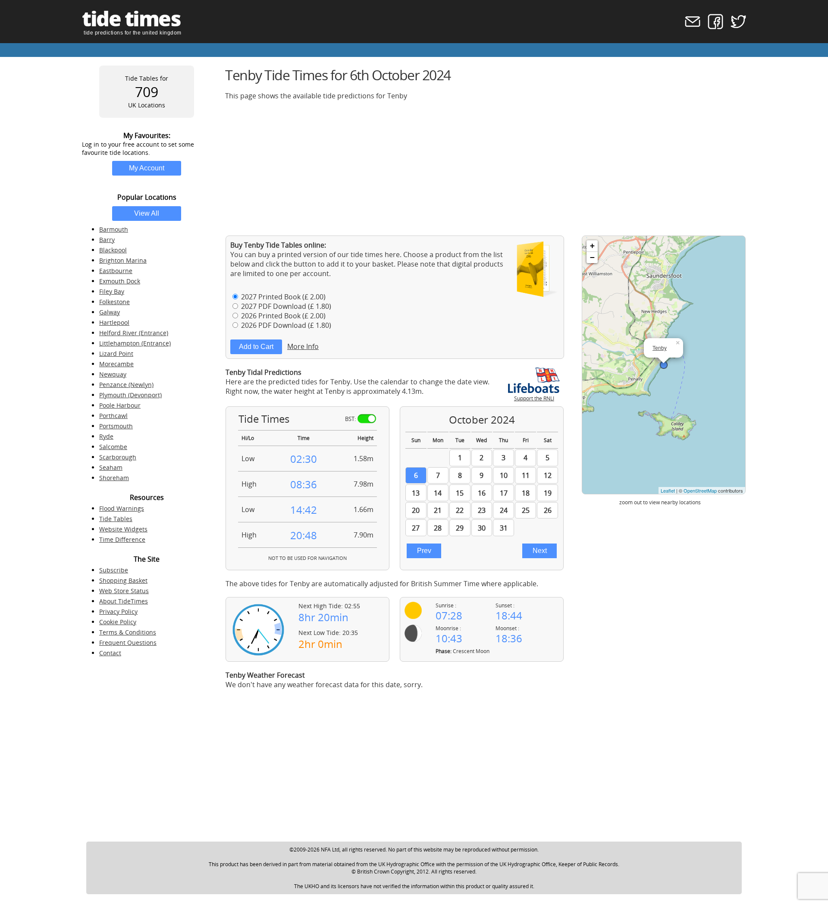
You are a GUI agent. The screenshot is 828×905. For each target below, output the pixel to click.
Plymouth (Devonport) (130, 395)
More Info (303, 346)
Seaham (110, 467)
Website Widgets (123, 529)
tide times (131, 18)
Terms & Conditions (127, 632)
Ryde (106, 436)
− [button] (592, 257)
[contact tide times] (689, 27)
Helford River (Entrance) (133, 333)
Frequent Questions (128, 642)
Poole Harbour (120, 405)
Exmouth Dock (119, 281)
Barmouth (113, 229)
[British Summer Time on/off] (366, 419)
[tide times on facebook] (712, 27)
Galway (109, 312)
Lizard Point (116, 353)
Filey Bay (111, 291)
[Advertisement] (484, 167)
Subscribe (113, 570)
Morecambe (116, 364)
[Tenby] (664, 365)
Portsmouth (116, 426)
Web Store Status (124, 591)
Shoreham (114, 478)
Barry (107, 240)
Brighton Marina (123, 260)
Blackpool (113, 250)
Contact (110, 653)
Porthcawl (113, 416)
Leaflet (668, 490)
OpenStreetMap (700, 490)
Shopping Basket (123, 580)
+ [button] (592, 245)
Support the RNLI (534, 398)
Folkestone (114, 302)
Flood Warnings (121, 508)
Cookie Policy (117, 622)
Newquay (112, 374)
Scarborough (117, 457)
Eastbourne (115, 271)
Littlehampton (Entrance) (135, 343)
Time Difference (122, 539)
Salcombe (113, 447)
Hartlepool (114, 322)
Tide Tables (115, 519)
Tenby (659, 347)
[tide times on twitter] (735, 27)
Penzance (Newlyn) (126, 384)
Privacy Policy (118, 611)
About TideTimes (123, 601)
